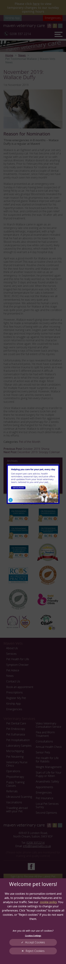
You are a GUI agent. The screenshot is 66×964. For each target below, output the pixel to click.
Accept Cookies (35, 942)
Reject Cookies (35, 951)
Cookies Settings (33, 935)
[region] (33, 921)
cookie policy (48, 902)
